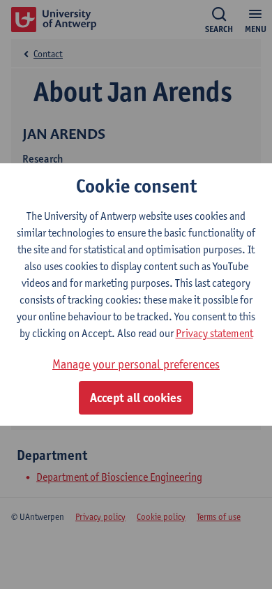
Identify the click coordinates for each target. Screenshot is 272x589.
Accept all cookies (136, 397)
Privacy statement (214, 333)
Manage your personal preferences (136, 364)
